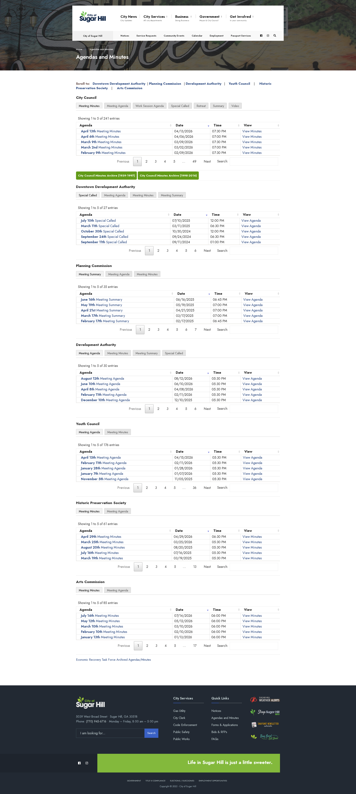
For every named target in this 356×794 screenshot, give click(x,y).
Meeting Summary (172, 195)
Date (179, 125)
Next (207, 161)
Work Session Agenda (150, 106)
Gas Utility (179, 711)
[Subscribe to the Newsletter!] (264, 724)
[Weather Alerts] (264, 699)
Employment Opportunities (213, 780)
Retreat (201, 106)
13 (194, 566)
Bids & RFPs (219, 732)
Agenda (86, 125)
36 (194, 487)
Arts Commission (129, 88)
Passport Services (241, 35)
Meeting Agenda (117, 106)
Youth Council (239, 83)
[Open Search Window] (274, 35)
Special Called (180, 106)
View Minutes (252, 131)
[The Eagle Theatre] (264, 737)
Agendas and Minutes (225, 718)
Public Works (181, 739)
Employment (216, 35)
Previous (123, 161)
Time (218, 125)
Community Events (174, 35)
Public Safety (181, 732)
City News (129, 18)
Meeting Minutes (89, 106)
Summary (218, 106)
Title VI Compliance (155, 780)
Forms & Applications (224, 725)
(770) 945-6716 (96, 721)
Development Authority (203, 83)
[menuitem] (155, 17)
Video (235, 106)
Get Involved (240, 18)
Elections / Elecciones (182, 780)
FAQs (214, 739)
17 (194, 645)
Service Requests (146, 35)
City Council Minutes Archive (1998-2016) (168, 176)
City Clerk (179, 718)
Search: (222, 161)
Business (182, 18)
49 (194, 161)
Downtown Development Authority (119, 83)
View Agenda (251, 220)
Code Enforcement (185, 725)
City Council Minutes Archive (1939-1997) (106, 176)
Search (151, 733)
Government (210, 18)
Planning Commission (165, 83)
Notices (125, 35)
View (248, 125)
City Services (154, 18)
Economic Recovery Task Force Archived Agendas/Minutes (113, 660)
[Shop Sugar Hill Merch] (264, 712)
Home (79, 49)
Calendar (197, 35)
